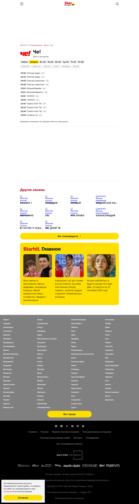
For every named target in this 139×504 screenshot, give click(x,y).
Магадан (40, 369)
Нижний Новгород (78, 320)
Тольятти (108, 331)
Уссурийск (109, 354)
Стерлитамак (76, 404)
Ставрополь (76, 400)
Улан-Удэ (108, 346)
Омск (73, 331)
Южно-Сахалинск (112, 392)
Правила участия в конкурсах (65, 432)
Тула (107, 339)
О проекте (32, 432)
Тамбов (108, 323)
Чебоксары (109, 369)
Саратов (74, 384)
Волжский (7, 373)
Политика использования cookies (55, 438)
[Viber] (78, 426)
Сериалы (25, 66)
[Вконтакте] (61, 426)
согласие (8, 491)
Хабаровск (109, 362)
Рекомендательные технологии (69, 498)
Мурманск (41, 392)
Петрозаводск (77, 350)
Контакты (78, 438)
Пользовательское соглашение (97, 432)
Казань (40, 320)
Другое (47, 66)
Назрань (40, 396)
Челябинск (109, 373)
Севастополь (76, 388)
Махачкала (41, 384)
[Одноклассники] (67, 426)
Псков (73, 358)
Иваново (6, 396)
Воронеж (7, 381)
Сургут (74, 407)
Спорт (56, 66)
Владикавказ (8, 362)
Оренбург (75, 339)
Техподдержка (92, 438)
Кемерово (41, 331)
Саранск (74, 381)
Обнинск (74, 327)
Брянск (6, 350)
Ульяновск (109, 350)
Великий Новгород (10, 354)
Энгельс (108, 388)
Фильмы (66, 66)
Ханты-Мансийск (112, 365)
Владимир (7, 365)
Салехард (75, 369)
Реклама (45, 432)
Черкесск (109, 377)
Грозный (6, 388)
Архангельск (8, 327)
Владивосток (8, 358)
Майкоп (40, 381)
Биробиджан (8, 343)
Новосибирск (76, 323)
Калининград (42, 323)
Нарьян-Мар (42, 404)
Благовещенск (9, 346)
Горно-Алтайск (9, 384)
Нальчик (40, 400)
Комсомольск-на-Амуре (47, 339)
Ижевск (6, 400)
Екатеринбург (8, 392)
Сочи (73, 396)
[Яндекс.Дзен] (83, 426)
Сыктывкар (109, 320)
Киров (39, 335)
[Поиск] (117, 4)
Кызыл (39, 362)
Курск (39, 358)
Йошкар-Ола (8, 407)
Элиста (108, 384)
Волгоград (7, 369)
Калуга (40, 327)
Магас (39, 373)
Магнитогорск (42, 377)
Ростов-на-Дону (77, 362)
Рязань (73, 365)
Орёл (73, 335)
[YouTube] (72, 426)
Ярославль (109, 400)
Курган (40, 354)
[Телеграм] (56, 426)
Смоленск (75, 392)
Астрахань (7, 331)
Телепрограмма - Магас (39, 45)
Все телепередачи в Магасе (69, 444)
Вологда (6, 377)
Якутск (107, 396)
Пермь (73, 346)
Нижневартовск (43, 407)
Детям (76, 66)
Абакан (6, 320)
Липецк (40, 365)
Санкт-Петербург (78, 377)
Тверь (107, 327)
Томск (107, 335)
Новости (37, 66)
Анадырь (6, 323)
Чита (107, 381)
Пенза (73, 343)
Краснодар (41, 346)
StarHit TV (24, 45)
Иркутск (6, 404)
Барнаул (6, 335)
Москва (40, 388)
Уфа (106, 358)
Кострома (41, 343)
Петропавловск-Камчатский (82, 354)
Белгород (7, 339)
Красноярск (42, 350)
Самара (74, 373)
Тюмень (108, 343)
